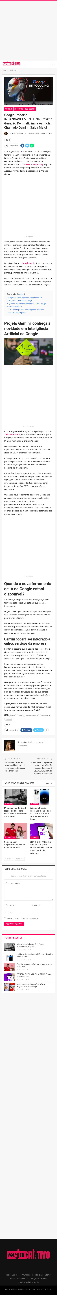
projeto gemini (45, 715)
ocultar (21, 294)
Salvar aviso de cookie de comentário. (23, 918)
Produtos (18, 109)
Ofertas (48, 1275)
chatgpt (12, 715)
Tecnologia (30, 109)
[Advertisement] (28, 30)
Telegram (34, 1279)
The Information (12, 434)
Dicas (12, 1279)
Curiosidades (10, 837)
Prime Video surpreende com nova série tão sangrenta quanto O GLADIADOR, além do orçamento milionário (41, 768)
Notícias (8, 109)
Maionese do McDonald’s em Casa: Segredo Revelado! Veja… (31, 985)
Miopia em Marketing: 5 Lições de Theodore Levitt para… (31, 945)
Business (8, 804)
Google (20, 715)
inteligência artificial (31, 715)
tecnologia (9, 719)
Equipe (44, 1279)
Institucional (22, 1279)
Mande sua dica (12, 1275)
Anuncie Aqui (27, 1275)
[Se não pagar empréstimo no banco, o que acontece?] (15, 831)
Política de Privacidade (28, 1282)
